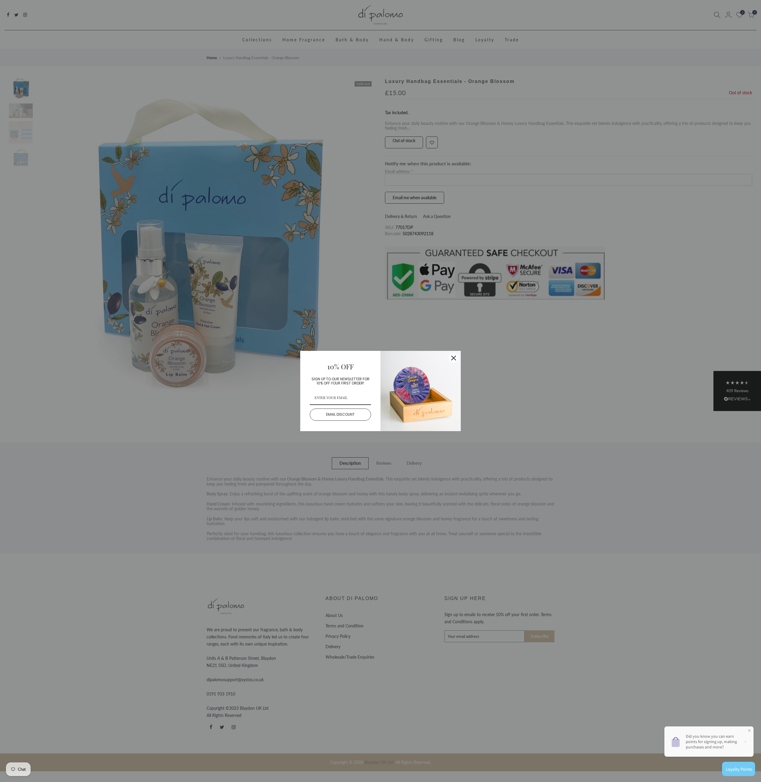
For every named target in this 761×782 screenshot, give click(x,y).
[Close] (453, 358)
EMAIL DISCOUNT (340, 414)
